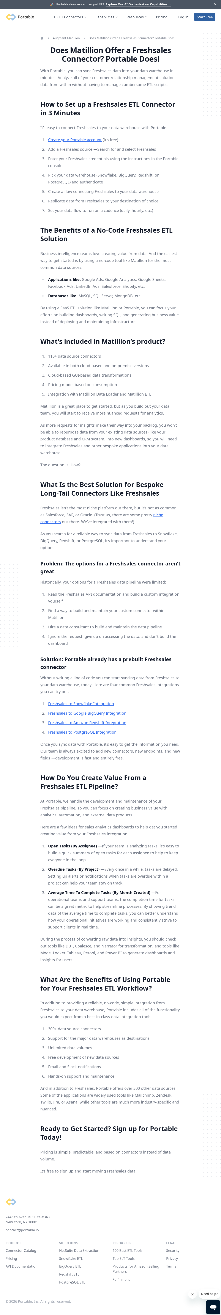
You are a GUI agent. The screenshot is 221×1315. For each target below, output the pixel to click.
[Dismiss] (215, 4)
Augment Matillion (66, 38)
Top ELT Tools (124, 1258)
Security (172, 1250)
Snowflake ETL (71, 1258)
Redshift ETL (69, 1274)
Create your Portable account (75, 139)
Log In (183, 17)
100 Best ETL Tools (127, 1250)
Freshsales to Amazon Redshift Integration (87, 722)
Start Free (205, 17)
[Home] (42, 38)
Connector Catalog (21, 1250)
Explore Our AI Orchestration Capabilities (138, 4)
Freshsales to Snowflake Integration (81, 703)
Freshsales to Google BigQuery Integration (87, 713)
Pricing (161, 17)
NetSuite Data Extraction (79, 1250)
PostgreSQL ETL (72, 1282)
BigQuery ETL (70, 1266)
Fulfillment (121, 1279)
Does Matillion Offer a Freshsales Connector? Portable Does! (132, 38)
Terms (171, 1266)
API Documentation (22, 1266)
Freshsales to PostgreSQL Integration (82, 732)
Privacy (172, 1258)
